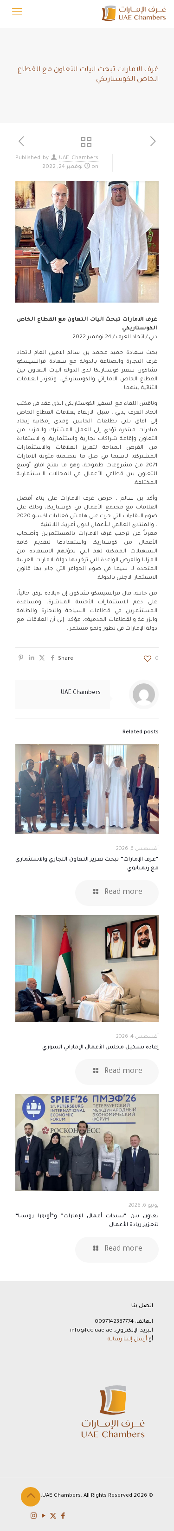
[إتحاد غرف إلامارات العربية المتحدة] (133, 13)
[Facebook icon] (62, 1516)
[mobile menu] (17, 14)
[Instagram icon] (33, 1516)
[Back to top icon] (30, 1496)
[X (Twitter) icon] (53, 1516)
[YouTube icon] (43, 1516)
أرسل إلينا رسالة (127, 1340)
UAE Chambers (78, 158)
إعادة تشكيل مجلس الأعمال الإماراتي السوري (100, 1048)
